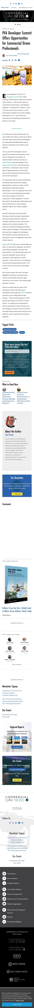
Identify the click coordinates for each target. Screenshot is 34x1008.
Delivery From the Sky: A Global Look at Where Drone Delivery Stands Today (17, 609)
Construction (11, 874)
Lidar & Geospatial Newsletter (12, 701)
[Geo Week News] (17, 971)
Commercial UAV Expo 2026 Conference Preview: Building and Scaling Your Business (8, 397)
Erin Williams (10, 651)
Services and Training (10, 332)
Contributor (24, 653)
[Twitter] (13, 3)
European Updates (8, 693)
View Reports (17, 747)
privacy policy (10, 369)
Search (14, 7)
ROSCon (23, 293)
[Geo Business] (17, 956)
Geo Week (6, 717)
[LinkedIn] (16, 3)
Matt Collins (25, 642)
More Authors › (17, 664)
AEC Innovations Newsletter (12, 699)
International (24, 54)
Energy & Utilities (13, 883)
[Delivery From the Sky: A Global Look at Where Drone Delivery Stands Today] (17, 584)
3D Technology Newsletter (11, 704)
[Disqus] (17, 531)
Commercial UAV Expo (26, 7)
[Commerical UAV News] (17, 798)
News (22, 332)
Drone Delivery (12, 878)
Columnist (10, 661)
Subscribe (9, 372)
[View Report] (9, 740)
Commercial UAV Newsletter (12, 691)
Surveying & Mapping (14, 922)
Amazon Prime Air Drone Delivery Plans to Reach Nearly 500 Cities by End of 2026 (23, 397)
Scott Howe (12, 55)
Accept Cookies (17, 1004)
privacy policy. (20, 1000)
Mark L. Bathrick (10, 660)
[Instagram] (21, 3)
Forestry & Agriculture (14, 894)
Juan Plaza (10, 642)
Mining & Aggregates (14, 904)
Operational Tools (9, 329)
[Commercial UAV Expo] (17, 808)
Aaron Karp (24, 651)
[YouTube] (19, 3)
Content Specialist (10, 653)
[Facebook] (10, 3)
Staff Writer (10, 644)
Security (9, 917)
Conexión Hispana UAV (10, 695)
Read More (6, 615)
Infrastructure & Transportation (17, 899)
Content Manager (24, 644)
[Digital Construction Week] (17, 979)
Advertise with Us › (17, 128)
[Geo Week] (17, 964)
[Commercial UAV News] (17, 948)
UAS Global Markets (14, 889)
